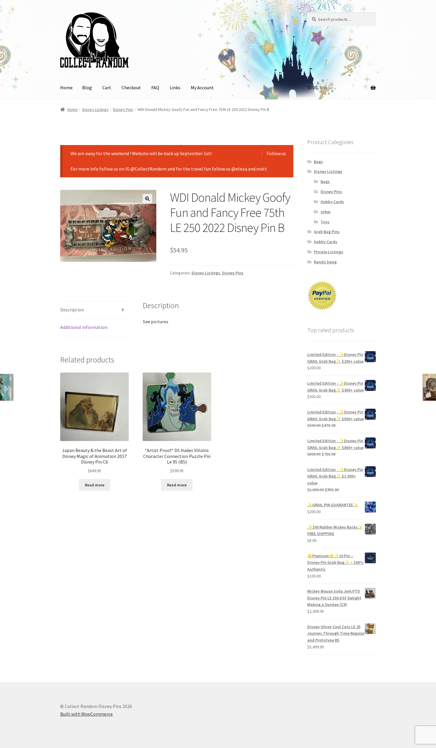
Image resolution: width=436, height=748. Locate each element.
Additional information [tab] (83, 327)
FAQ (155, 87)
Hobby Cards (332, 201)
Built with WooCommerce (86, 714)
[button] (147, 198)
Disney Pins (123, 109)
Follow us (276, 153)
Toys (325, 222)
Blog (87, 87)
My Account (202, 87)
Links (175, 87)
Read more (94, 485)
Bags (318, 161)
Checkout (131, 87)
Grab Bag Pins (327, 231)
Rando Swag (325, 262)
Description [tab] (72, 310)
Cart (106, 87)
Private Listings (328, 251)
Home (66, 87)
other (326, 211)
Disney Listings (95, 109)
